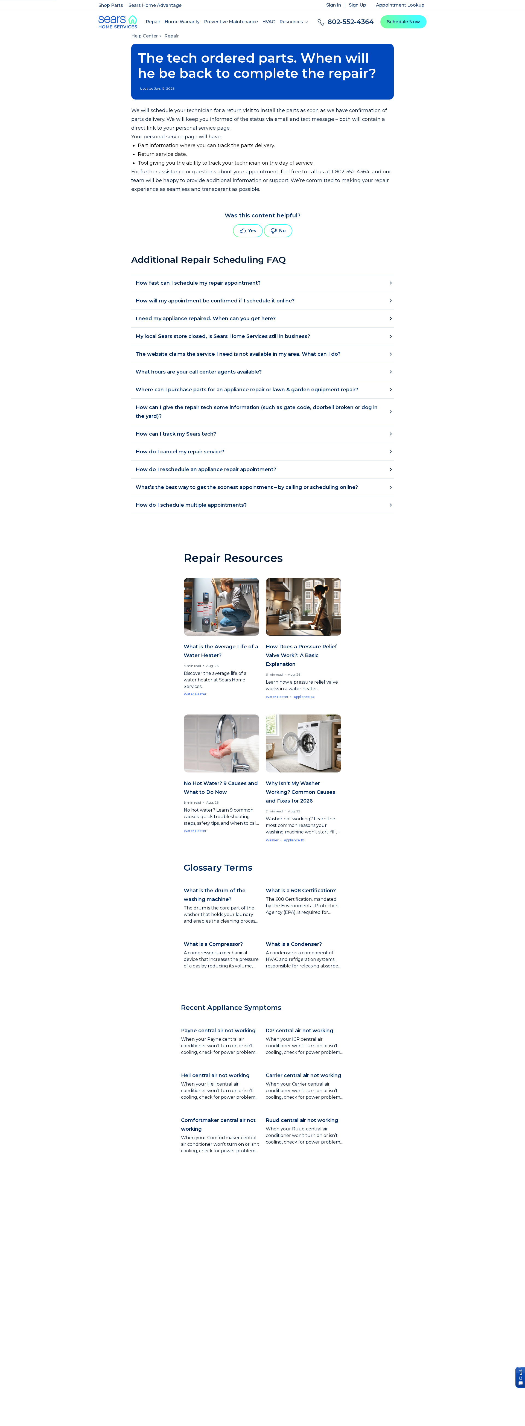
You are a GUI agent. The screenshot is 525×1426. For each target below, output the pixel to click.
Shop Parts (110, 5)
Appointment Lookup (400, 5)
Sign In (333, 5)
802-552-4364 (351, 22)
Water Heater (195, 694)
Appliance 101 (304, 697)
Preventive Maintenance (231, 21)
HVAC (268, 21)
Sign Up (357, 5)
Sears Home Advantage (155, 5)
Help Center (144, 36)
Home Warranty (182, 21)
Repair (153, 21)
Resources (291, 21)
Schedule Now (403, 21)
